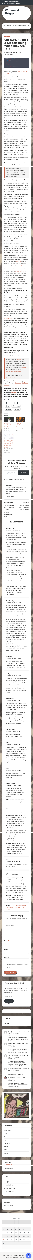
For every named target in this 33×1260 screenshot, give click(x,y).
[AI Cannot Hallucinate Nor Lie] (20, 419)
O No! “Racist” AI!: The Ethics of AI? (8, 425)
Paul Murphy (10, 601)
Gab (8, 74)
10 (3, 1232)
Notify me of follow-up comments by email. (17, 964)
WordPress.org (10, 1191)
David (9, 1043)
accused (18, 261)
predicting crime (22, 266)
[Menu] (7, 19)
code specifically (20, 271)
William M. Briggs (12, 12)
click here (14, 392)
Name (6, 941)
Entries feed (9, 1185)
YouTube (20, 72)
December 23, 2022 (11, 377)
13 (16, 1232)
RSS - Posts (7, 1202)
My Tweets (7, 1023)
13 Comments (10, 54)
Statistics (7, 36)
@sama (24, 367)
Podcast (6, 1146)
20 (16, 1236)
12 (11, 1232)
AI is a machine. (9, 318)
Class (5, 1133)
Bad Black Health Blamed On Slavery (18, 1032)
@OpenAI (18, 359)
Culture (6, 1137)
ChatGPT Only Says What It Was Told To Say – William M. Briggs (16, 907)
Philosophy (7, 1143)
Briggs (9, 485)
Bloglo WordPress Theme (19, 1257)
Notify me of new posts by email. (15, 968)
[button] (10, 496)
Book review (7, 1130)
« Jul (4, 1247)
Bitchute (25, 72)
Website (6, 957)
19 (11, 1236)
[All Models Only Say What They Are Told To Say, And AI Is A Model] (9, 436)
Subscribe (23, 473)
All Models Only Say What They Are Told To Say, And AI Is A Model (9, 443)
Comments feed (10, 1188)
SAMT (5, 1150)
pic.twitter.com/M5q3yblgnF (13, 371)
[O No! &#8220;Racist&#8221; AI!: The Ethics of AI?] (9, 419)
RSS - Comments (8, 1206)
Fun (5, 1140)
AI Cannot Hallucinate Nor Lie (20, 425)
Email (6, 949)
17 (3, 1236)
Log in (7, 1182)
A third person (8, 235)
